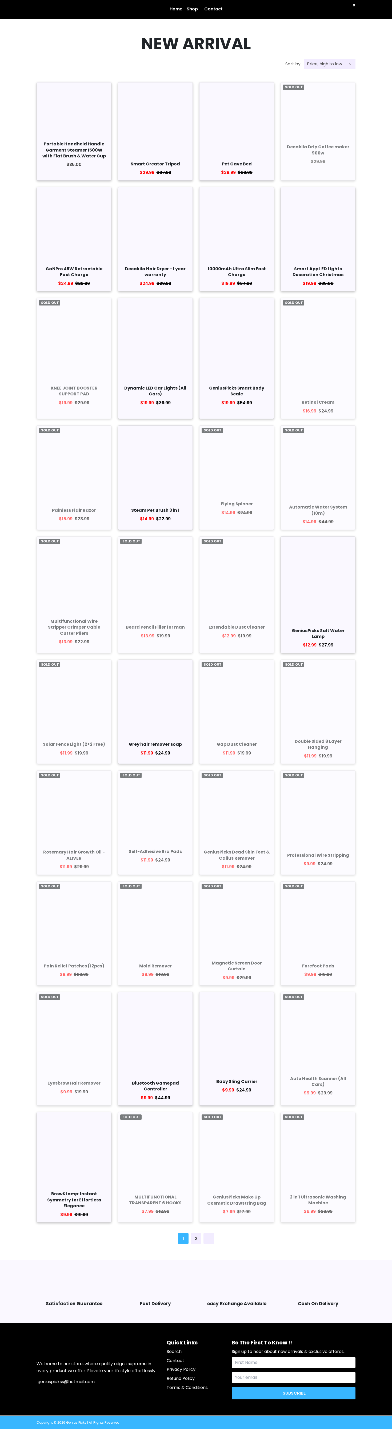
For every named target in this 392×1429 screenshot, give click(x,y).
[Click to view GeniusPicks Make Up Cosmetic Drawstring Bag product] (236, 1149)
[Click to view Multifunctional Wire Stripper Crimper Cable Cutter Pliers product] (74, 574)
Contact (213, 9)
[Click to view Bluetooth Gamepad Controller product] (155, 1034)
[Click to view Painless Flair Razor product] (74, 463)
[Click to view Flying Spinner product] (236, 457)
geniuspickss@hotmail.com (66, 1382)
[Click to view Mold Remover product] (155, 919)
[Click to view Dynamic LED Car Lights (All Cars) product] (155, 335)
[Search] (349, 9)
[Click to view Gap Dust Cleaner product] (236, 697)
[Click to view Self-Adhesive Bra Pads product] (155, 804)
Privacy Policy (181, 1369)
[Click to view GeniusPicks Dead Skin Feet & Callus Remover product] (236, 808)
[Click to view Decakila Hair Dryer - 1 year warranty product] (155, 224)
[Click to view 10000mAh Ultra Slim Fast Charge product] (236, 224)
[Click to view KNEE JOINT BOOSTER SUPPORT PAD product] (74, 335)
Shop (193, 9)
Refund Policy (181, 1378)
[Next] (208, 1238)
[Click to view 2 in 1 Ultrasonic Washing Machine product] (318, 1149)
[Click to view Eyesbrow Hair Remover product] (74, 1031)
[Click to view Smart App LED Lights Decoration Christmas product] (318, 224)
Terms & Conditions (187, 1387)
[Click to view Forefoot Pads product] (318, 919)
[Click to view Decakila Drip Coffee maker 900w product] (318, 105)
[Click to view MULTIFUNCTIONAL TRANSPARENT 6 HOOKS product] (155, 1149)
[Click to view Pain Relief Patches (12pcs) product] (74, 919)
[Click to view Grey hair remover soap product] (155, 697)
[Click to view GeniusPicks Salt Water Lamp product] (318, 580)
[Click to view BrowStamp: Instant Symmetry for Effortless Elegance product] (74, 1149)
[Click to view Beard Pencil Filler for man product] (155, 574)
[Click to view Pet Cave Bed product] (236, 119)
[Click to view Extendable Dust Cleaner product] (236, 574)
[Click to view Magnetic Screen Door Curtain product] (236, 919)
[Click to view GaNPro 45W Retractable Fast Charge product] (74, 224)
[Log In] (344, 9)
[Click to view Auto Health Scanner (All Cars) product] (318, 1029)
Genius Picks (76, 1422)
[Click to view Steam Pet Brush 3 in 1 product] (155, 463)
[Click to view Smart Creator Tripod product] (155, 119)
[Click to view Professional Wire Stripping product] (318, 808)
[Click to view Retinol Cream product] (318, 346)
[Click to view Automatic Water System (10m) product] (318, 463)
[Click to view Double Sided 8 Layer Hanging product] (318, 697)
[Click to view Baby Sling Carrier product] (236, 1029)
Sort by (293, 64)
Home (176, 9)
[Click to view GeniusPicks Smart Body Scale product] (236, 335)
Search (174, 1351)
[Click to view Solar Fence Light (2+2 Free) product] (74, 697)
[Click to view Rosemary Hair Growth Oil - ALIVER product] (74, 808)
